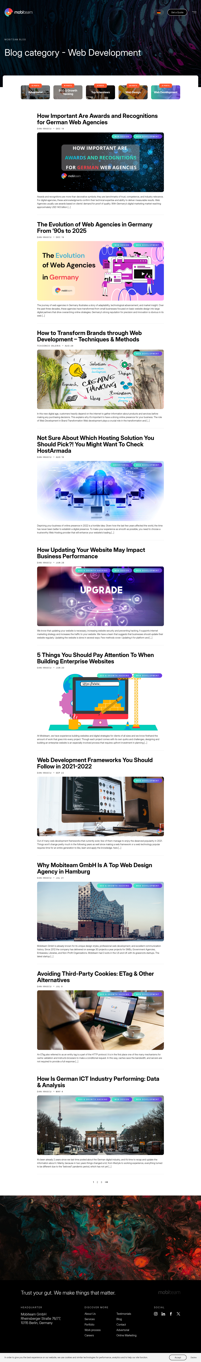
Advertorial (122, 1330)
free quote (95, 1236)
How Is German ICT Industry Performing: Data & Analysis (98, 1082)
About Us (90, 1313)
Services (90, 1319)
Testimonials (123, 1313)
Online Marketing (126, 1335)
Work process (93, 1330)
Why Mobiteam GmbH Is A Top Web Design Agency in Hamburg (94, 868)
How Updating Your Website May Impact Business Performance (91, 553)
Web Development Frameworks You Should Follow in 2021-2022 (95, 763)
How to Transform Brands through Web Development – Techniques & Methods (89, 336)
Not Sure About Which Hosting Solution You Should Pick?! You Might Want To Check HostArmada (95, 444)
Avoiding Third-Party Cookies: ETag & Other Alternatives (95, 976)
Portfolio (89, 1324)
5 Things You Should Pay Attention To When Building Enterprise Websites (95, 658)
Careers (89, 1335)
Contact (121, 1324)
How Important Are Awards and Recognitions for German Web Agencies (97, 119)
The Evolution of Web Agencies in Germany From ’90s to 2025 (94, 227)
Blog (119, 1319)
